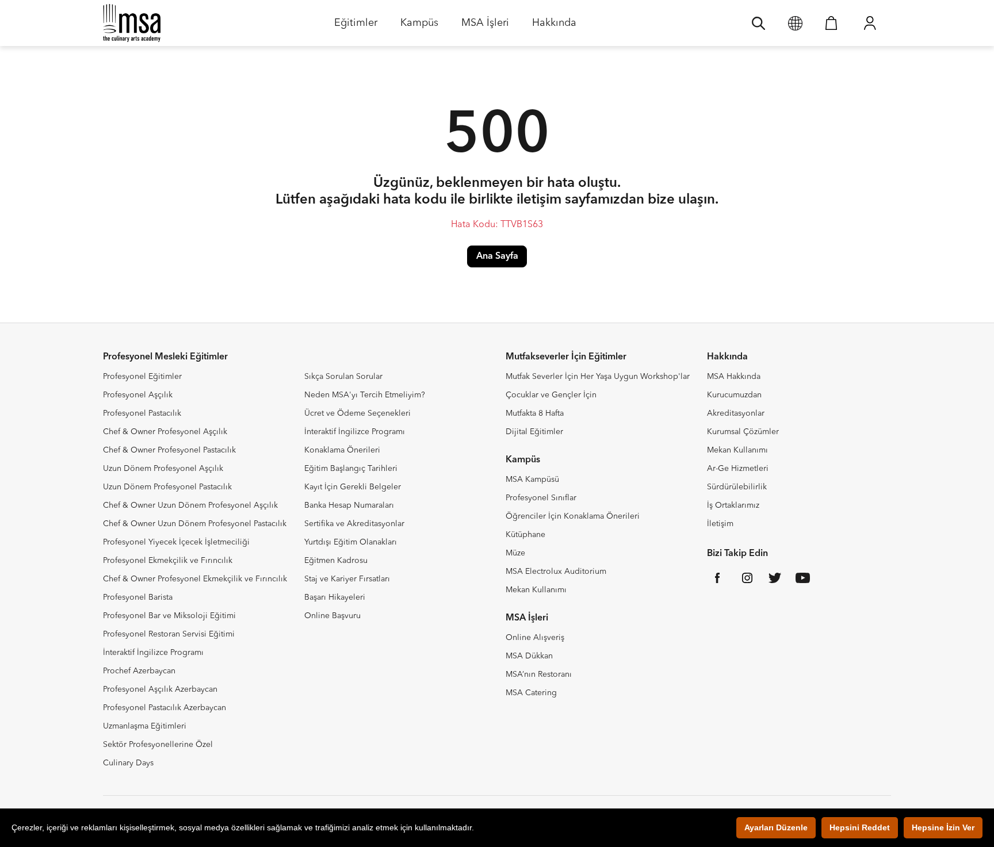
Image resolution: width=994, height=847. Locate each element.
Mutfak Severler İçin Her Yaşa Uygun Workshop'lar (598, 377)
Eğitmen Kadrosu (336, 561)
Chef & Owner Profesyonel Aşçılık (165, 432)
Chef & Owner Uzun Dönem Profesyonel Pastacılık (194, 524)
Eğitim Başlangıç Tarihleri (350, 469)
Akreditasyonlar (735, 413)
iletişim (539, 200)
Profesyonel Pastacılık (142, 413)
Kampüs (419, 27)
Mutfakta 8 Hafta (535, 413)
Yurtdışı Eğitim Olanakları (350, 542)
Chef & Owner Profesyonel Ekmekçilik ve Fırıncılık (195, 579)
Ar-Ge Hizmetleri (738, 469)
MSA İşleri (485, 27)
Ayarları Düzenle (776, 827)
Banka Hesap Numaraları (349, 505)
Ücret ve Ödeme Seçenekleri (357, 413)
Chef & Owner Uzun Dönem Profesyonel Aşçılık (190, 505)
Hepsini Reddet (859, 827)
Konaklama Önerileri (342, 450)
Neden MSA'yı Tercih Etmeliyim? (364, 395)
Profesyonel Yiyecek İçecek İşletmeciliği (176, 542)
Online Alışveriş (535, 638)
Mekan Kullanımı (536, 590)
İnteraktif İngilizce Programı (153, 653)
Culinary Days (128, 763)
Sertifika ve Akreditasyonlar (354, 524)
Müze (515, 553)
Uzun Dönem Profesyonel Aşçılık (163, 469)
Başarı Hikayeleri (334, 597)
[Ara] (758, 23)
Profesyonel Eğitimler (142, 377)
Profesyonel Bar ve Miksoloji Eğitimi (169, 616)
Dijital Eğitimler (534, 432)
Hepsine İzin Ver (943, 827)
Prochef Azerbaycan (139, 671)
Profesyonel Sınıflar (541, 498)
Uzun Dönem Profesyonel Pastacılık (167, 487)
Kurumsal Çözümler (743, 432)
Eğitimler (355, 27)
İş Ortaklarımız (733, 505)
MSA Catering (531, 693)
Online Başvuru (332, 616)
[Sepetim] (831, 23)
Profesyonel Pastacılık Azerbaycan (164, 708)
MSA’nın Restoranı (539, 674)
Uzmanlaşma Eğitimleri (144, 726)
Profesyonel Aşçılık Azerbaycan (160, 689)
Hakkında (554, 27)
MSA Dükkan (529, 656)
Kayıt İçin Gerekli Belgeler (352, 487)
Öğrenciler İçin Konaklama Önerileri (573, 516)
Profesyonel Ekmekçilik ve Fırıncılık (167, 561)
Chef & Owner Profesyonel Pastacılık (169, 450)
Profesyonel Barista (138, 597)
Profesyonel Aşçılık (138, 395)
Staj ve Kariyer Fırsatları (347, 579)
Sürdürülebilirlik (737, 487)
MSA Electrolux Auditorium (556, 572)
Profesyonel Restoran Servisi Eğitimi (169, 634)
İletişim (720, 524)
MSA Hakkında (733, 377)
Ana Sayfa (497, 256)
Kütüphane (525, 535)
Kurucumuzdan (734, 395)
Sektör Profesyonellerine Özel (158, 745)
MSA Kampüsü (532, 480)
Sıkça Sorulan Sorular (343, 377)
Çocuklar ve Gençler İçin (551, 395)
